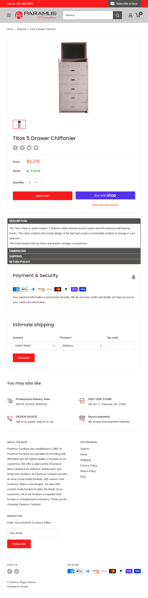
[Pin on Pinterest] (22, 147)
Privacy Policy (88, 465)
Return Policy (88, 471)
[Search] (117, 15)
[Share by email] (35, 147)
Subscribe (19, 543)
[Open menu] (9, 15)
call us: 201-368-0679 (20, 3)
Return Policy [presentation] (19, 262)
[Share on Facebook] (15, 147)
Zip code (112, 337)
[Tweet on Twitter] (29, 147)
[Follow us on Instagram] (16, 571)
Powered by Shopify (17, 586)
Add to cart (43, 195)
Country (18, 337)
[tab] (74, 221)
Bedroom (21, 29)
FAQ (83, 476)
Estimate (23, 357)
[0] (138, 15)
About (83, 454)
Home (10, 29)
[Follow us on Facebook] (9, 571)
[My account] (130, 15)
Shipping (85, 459)
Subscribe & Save (127, 3)
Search (84, 448)
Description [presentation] (18, 221)
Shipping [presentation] (15, 256)
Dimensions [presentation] (18, 251)
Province (65, 337)
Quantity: (19, 182)
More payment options (105, 204)
